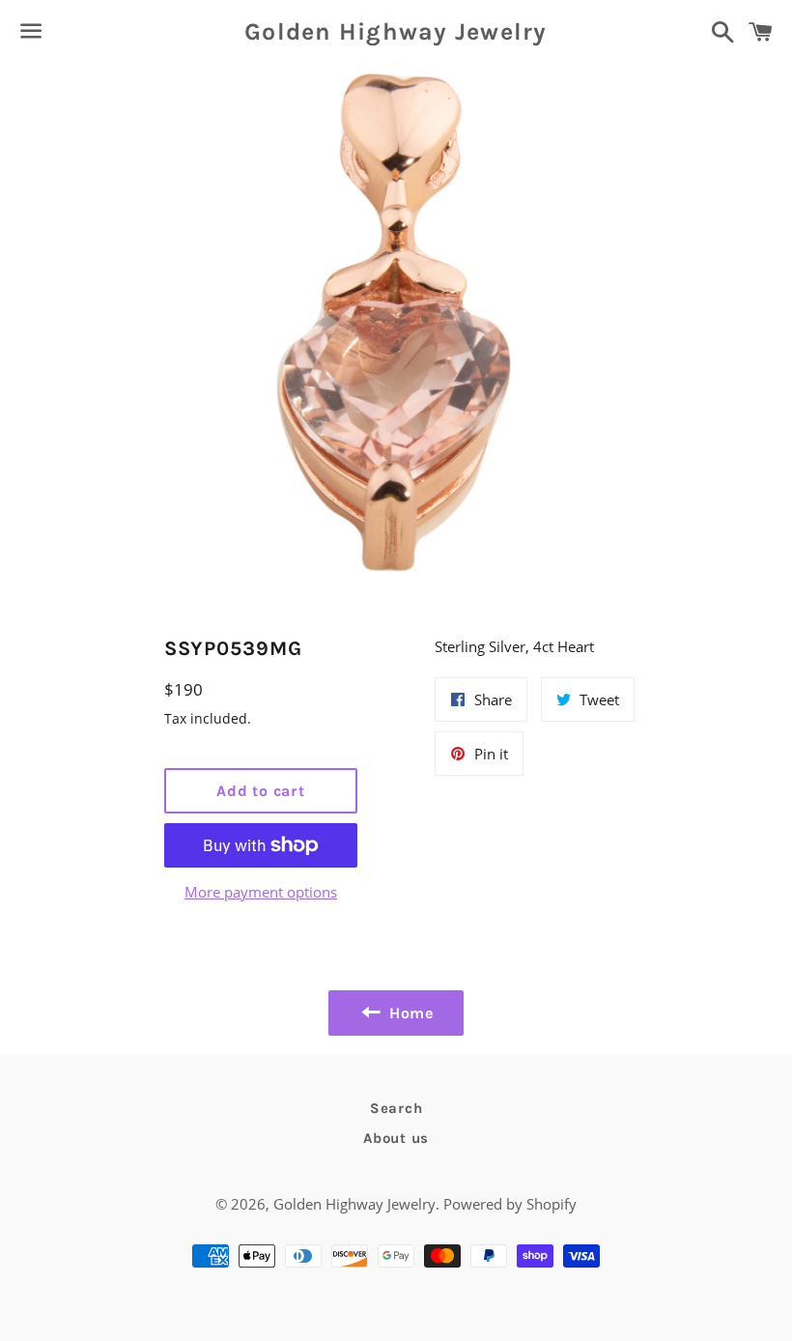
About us (396, 1138)
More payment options (260, 891)
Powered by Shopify (510, 1203)
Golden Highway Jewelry (396, 31)
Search (396, 1108)
